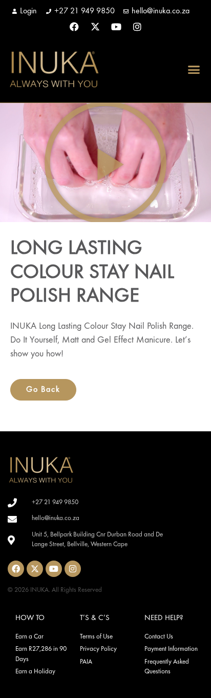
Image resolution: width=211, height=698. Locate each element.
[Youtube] (116, 26)
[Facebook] (74, 26)
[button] (194, 69)
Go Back (43, 390)
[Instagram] (137, 26)
